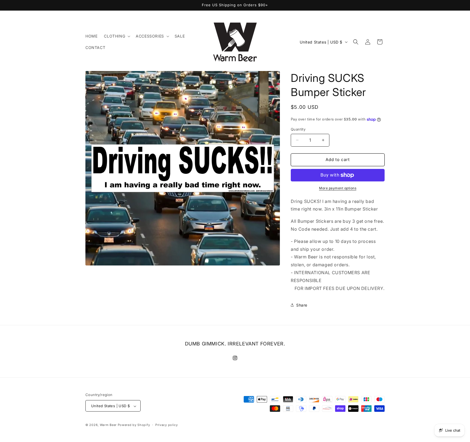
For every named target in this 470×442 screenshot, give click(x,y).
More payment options (337, 188)
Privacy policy (166, 425)
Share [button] (301, 305)
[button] (116, 36)
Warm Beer (108, 425)
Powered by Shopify (134, 425)
